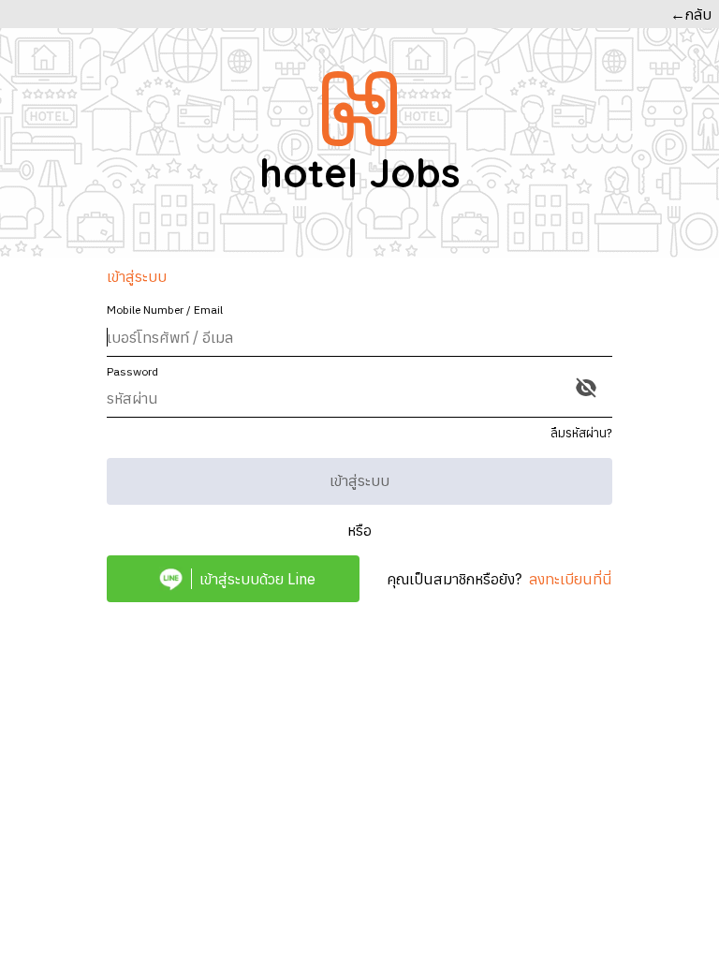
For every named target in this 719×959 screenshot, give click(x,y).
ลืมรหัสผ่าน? (581, 433)
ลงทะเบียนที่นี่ (570, 578)
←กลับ (691, 14)
